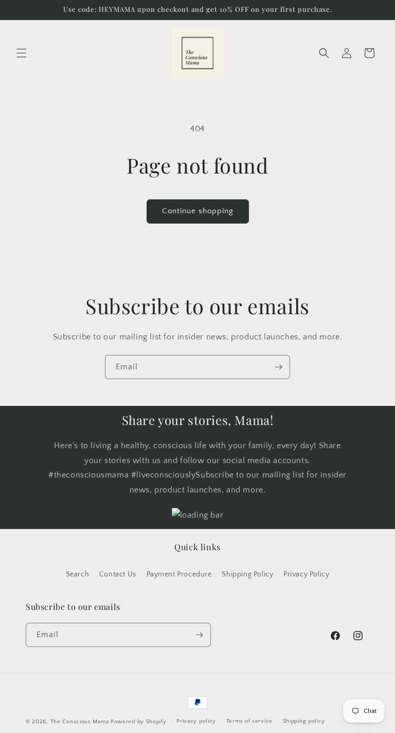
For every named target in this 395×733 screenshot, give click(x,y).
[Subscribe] (278, 367)
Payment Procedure (179, 574)
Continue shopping (198, 211)
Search (77, 574)
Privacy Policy (306, 574)
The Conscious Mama (79, 722)
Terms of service (249, 721)
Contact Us (117, 574)
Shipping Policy (247, 574)
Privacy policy (196, 721)
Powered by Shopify (139, 722)
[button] (21, 53)
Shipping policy (304, 721)
